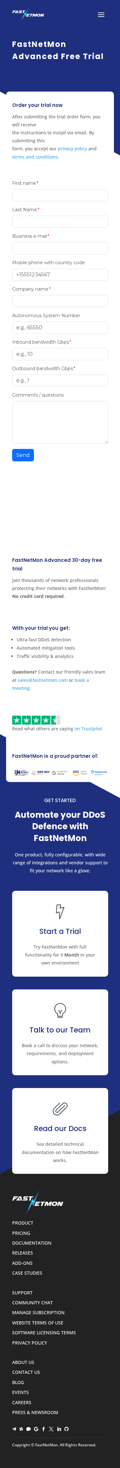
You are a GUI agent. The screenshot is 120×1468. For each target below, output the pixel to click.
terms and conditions (35, 157)
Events (20, 1392)
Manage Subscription (38, 1312)
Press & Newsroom (35, 1412)
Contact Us (26, 1372)
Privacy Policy (29, 1343)
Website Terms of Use (37, 1323)
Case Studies (27, 1273)
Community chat (32, 1303)
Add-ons (22, 1263)
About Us (23, 1362)
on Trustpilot (88, 729)
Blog (18, 1382)
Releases (22, 1253)
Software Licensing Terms (44, 1333)
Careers (21, 1402)
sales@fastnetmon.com (43, 680)
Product (22, 1223)
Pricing (21, 1233)
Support (22, 1293)
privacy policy (72, 148)
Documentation (32, 1243)
